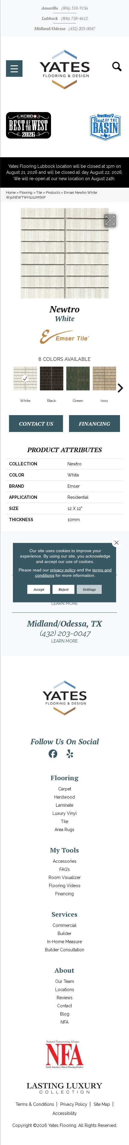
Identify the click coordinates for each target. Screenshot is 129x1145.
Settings (89, 589)
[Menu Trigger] (14, 68)
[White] (25, 378)
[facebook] (53, 754)
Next (120, 379)
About (64, 970)
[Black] (51, 378)
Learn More (64, 603)
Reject (63, 589)
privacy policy (63, 569)
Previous (9, 379)
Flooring (26, 192)
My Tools (64, 850)
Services (64, 914)
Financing (94, 423)
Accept (38, 589)
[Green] (78, 378)
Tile (39, 192)
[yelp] (69, 754)
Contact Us (36, 423)
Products (53, 192)
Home (11, 192)
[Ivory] (104, 378)
